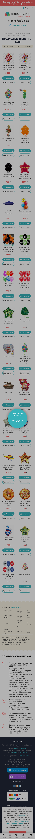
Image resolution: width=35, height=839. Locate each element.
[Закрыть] (26, 410)
